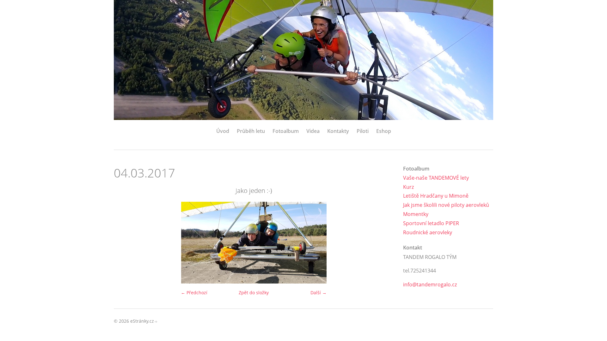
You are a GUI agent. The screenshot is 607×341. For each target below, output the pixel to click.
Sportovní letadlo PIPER (431, 223)
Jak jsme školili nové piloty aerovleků (446, 204)
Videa (313, 131)
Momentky (415, 214)
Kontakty (338, 131)
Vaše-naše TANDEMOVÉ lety (436, 177)
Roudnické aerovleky (427, 232)
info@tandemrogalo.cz (430, 284)
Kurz (408, 186)
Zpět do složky (254, 293)
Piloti (363, 131)
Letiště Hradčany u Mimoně (436, 195)
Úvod (222, 131)
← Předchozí (194, 293)
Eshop (383, 131)
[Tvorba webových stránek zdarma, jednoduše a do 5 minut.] (156, 321)
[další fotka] (383, 243)
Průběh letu (251, 131)
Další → (318, 293)
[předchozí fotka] (124, 243)
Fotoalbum (286, 131)
